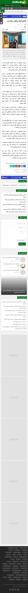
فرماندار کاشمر (15, 568)
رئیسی (9, 561)
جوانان (9, 554)
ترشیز (14, 554)
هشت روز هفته (17, 577)
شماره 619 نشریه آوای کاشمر (19, 324)
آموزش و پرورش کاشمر (13, 548)
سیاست (25, 563)
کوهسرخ (18, 579)
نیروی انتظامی (11, 575)
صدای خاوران (5, 185)
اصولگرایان (18, 550)
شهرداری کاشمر (24, 566)
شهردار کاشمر (12, 563)
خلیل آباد (25, 559)
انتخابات (25, 552)
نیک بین (25, 577)
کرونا (5, 577)
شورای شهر (16, 566)
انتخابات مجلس (17, 552)
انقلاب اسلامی (22, 185)
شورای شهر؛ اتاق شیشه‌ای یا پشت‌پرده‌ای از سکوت (15, 211)
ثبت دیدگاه (22, 244)
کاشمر (10, 577)
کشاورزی (25, 579)
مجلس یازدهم (6, 570)
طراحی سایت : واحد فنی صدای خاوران (19, 586)
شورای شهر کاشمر (7, 566)
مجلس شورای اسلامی (17, 570)
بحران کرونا (9, 552)
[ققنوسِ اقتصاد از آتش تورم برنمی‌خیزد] (14, 272)
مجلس (25, 570)
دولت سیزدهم (24, 561)
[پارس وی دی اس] (14, 16)
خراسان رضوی (8, 557)
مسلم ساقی (24, 572)
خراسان (16, 557)
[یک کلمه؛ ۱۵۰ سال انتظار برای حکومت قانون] (14, 266)
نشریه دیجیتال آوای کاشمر (22, 575)
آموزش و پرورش (24, 548)
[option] (14, 286)
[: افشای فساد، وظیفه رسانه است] (3, 30)
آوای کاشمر (25, 550)
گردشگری (12, 579)
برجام (26, 554)
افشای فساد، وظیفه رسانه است (16, 21)
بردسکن (20, 554)
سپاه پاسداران (14, 185)
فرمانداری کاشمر (7, 568)
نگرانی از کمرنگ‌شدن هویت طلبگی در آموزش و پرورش (14, 209)
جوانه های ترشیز (24, 557)
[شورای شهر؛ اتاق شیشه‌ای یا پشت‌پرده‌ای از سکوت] (14, 259)
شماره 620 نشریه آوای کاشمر (19, 322)
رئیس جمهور (16, 561)
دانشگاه (18, 559)
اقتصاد (11, 550)
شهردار (19, 563)
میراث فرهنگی (16, 572)
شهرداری (5, 563)
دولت (13, 559)
